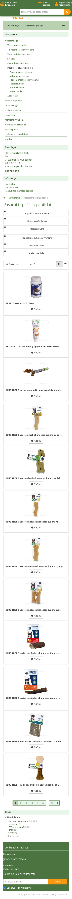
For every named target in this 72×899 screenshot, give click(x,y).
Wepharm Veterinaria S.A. (20, 821)
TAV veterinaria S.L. (17, 827)
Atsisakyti (26, 887)
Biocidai (11, 59)
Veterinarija (13, 25)
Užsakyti (11, 887)
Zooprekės (12, 96)
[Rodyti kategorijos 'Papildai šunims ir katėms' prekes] (5, 211)
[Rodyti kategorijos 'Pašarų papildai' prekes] (5, 251)
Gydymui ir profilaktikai (16, 134)
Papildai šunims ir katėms (21, 72)
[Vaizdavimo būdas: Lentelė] (59, 264)
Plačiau (37, 309)
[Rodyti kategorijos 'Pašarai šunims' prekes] (5, 227)
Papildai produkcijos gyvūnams (24, 80)
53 (52, 803)
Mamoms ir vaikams (14, 120)
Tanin (10, 830)
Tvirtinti (57, 881)
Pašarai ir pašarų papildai (20, 68)
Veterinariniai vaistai (17, 45)
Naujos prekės (12, 187)
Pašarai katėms (17, 87)
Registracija (9, 854)
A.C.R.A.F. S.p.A (12, 163)
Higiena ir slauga (13, 110)
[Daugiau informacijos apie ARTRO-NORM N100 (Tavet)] (36, 286)
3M (6, 156)
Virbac (11, 832)
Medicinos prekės (34, 25)
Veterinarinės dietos (19, 76)
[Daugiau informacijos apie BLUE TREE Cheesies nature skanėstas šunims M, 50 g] (36, 505)
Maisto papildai (12, 129)
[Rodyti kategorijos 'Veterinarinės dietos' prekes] (5, 219)
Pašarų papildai (17, 91)
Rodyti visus (12, 170)
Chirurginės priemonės (17, 63)
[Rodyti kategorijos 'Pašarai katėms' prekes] (5, 244)
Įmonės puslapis (11, 869)
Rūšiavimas (15, 264)
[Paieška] (67, 12)
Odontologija (11, 105)
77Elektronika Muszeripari (18, 159)
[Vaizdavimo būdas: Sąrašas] (65, 264)
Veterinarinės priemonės (18, 54)
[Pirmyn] (58, 803)
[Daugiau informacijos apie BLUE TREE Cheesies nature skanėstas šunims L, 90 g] (36, 549)
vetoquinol (13, 824)
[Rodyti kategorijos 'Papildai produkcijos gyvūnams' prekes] (5, 236)
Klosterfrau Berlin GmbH (17, 153)
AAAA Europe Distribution (18, 166)
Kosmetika (10, 115)
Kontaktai (10, 184)
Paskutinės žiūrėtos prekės (19, 191)
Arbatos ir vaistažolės (15, 124)
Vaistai (8, 139)
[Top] (4, 198)
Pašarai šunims (17, 84)
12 (34, 264)
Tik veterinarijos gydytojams (20, 50)
